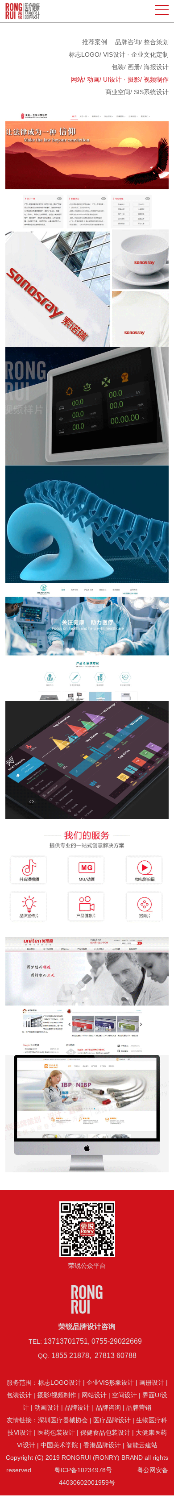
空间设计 (124, 1395)
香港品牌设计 (102, 1445)
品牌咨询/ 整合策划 (142, 42)
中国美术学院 (59, 1445)
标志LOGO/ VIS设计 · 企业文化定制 (119, 54)
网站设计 (94, 1395)
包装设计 (19, 1395)
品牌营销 (138, 1407)
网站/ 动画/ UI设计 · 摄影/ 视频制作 (120, 79)
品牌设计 (77, 1407)
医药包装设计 (56, 1432)
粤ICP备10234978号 (83, 1470)
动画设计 (46, 1407)
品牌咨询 (108, 1407)
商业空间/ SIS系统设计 (137, 92)
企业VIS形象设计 (110, 1382)
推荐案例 (94, 42)
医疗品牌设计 (112, 1420)
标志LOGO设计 (59, 1382)
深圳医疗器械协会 (63, 1420)
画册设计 (151, 1382)
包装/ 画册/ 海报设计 (140, 67)
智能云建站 (141, 1445)
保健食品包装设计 (105, 1432)
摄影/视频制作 (56, 1395)
